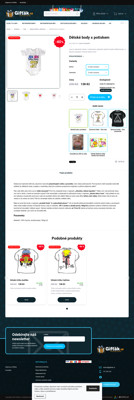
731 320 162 (107, 371)
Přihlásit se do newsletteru (54, 346)
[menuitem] (13, 23)
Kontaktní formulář (109, 384)
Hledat (77, 14)
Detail (26, 300)
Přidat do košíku (97, 97)
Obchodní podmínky (41, 367)
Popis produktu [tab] (66, 173)
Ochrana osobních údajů (43, 380)
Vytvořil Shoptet (107, 397)
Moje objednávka (40, 370)
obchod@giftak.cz (109, 367)
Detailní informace (75, 56)
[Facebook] (100, 376)
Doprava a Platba (11, 2)
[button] (67, 309)
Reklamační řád (40, 373)
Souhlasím (93, 388)
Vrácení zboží (39, 377)
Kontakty (23, 2)
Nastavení (40, 396)
